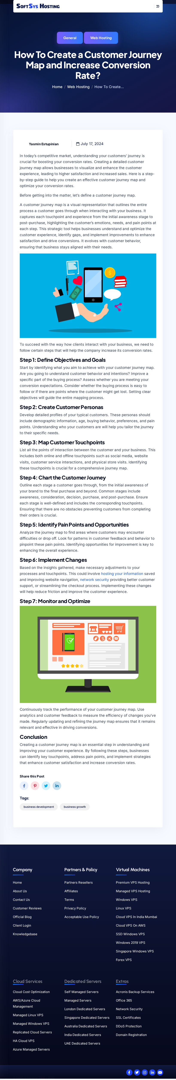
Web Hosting (101, 37)
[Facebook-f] (129, 1072)
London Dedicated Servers (84, 1009)
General (69, 37)
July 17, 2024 (92, 144)
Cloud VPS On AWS (131, 925)
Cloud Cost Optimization (31, 992)
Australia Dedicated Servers (85, 1026)
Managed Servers (77, 1000)
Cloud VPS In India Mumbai (136, 917)
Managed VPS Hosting (133, 891)
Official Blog (22, 917)
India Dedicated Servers (82, 1035)
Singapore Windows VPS (135, 951)
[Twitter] (137, 1072)
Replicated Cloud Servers (32, 1032)
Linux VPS (123, 908)
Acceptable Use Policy (81, 917)
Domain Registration (131, 1035)
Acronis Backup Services (135, 992)
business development (39, 806)
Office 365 (124, 1000)
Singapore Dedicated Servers (86, 1018)
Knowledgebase (25, 934)
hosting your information (122, 573)
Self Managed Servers (81, 992)
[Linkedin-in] (152, 1072)
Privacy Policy (75, 908)
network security (94, 579)
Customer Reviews (27, 908)
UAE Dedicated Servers (82, 1043)
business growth (75, 806)
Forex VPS (124, 960)
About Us (20, 891)
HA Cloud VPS (24, 1041)
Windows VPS (126, 900)
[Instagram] (145, 1072)
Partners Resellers (78, 882)
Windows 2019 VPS (130, 943)
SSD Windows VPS (130, 934)
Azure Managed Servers (31, 1049)
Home (57, 87)
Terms (69, 900)
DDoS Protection (129, 1026)
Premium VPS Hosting (133, 882)
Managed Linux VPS (28, 1015)
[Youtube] (160, 1072)
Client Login (22, 925)
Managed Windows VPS (31, 1024)
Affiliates (71, 891)
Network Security (129, 1009)
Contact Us (21, 900)
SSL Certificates (128, 1018)
